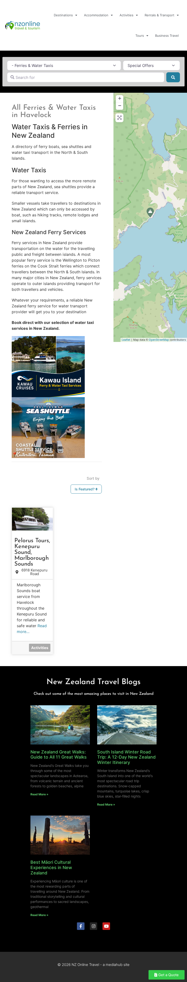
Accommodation (96, 15)
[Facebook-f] (80, 926)
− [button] (119, 105)
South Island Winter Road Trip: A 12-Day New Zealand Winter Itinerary (126, 757)
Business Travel (167, 35)
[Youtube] (106, 926)
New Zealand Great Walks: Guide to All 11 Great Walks (58, 754)
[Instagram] (93, 926)
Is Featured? (85, 489)
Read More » (39, 794)
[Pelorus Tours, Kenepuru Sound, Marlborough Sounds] (150, 212)
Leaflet (126, 339)
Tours (139, 35)
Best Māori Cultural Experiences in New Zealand (51, 867)
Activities (126, 15)
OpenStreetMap (159, 339)
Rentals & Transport (159, 15)
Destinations (63, 15)
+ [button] (119, 98)
